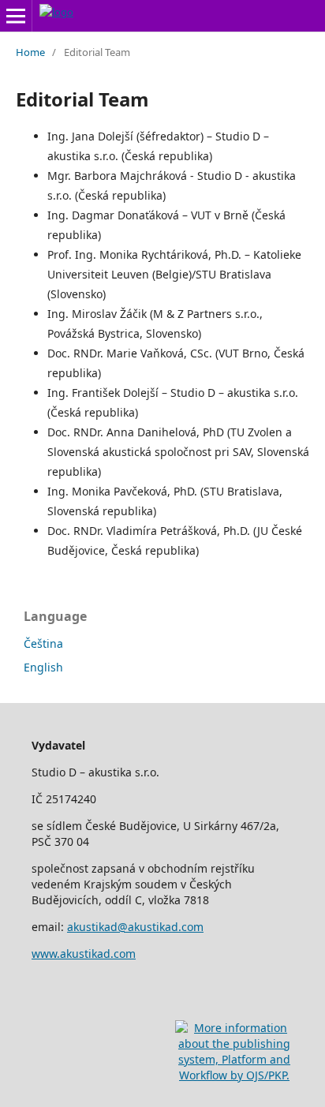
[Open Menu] (16, 16)
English (43, 667)
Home (30, 52)
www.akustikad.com (84, 953)
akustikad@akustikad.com (135, 926)
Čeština (43, 643)
